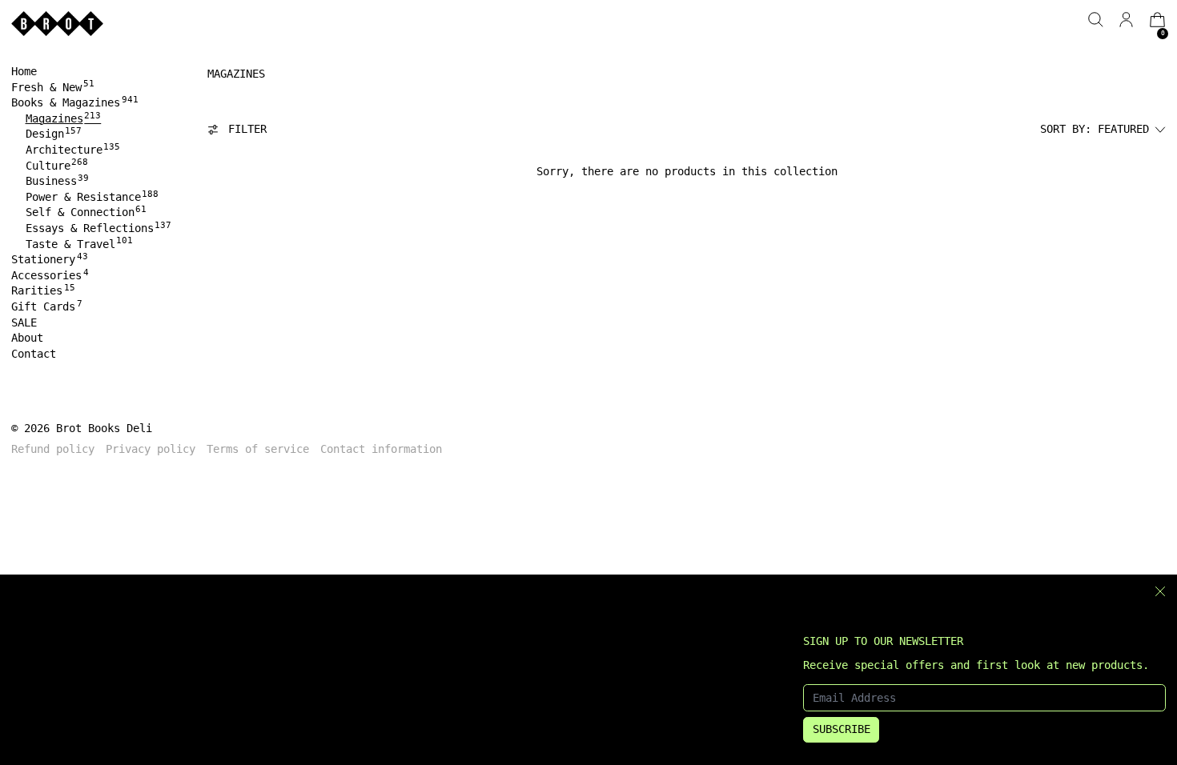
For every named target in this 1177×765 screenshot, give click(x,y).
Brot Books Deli (104, 428)
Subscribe (841, 729)
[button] (1095, 19)
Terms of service (258, 449)
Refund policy (52, 449)
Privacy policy (150, 449)
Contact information (381, 449)
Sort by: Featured (1094, 128)
